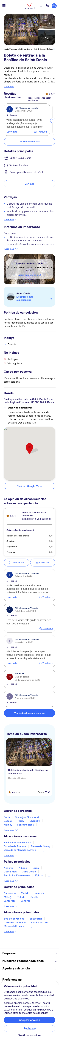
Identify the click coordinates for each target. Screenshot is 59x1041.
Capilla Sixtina (39, 922)
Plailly (20, 820)
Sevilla (34, 897)
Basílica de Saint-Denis (29, 263)
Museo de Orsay (40, 846)
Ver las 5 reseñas (30, 141)
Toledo (21, 897)
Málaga (8, 897)
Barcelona (10, 893)
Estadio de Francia (15, 846)
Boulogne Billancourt (27, 817)
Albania (23, 867)
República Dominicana (17, 875)
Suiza (36, 867)
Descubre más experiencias (24, 298)
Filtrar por (44, 562)
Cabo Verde (29, 871)
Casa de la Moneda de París (20, 849)
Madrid (25, 893)
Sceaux (8, 820)
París (7, 817)
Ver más (29, 183)
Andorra (9, 867)
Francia (13, 49)
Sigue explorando (28, 274)
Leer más (9, 86)
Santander (42, 900)
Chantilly (34, 820)
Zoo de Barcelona (14, 918)
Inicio (6, 49)
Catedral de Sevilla (15, 922)
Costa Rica (10, 871)
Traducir (42, 131)
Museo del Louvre (14, 926)
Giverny (43, 824)
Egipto (39, 875)
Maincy (8, 824)
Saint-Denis (23, 293)
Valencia (40, 893)
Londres (25, 900)
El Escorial (36, 918)
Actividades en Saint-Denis (31, 49)
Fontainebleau (25, 824)
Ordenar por (18, 562)
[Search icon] (41, 6)
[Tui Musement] (29, 6)
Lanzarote (10, 900)
